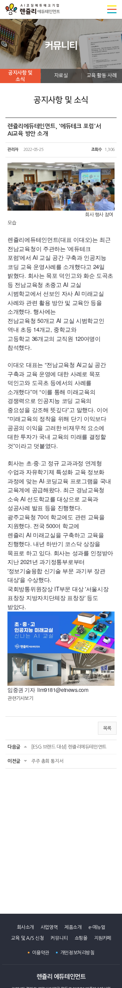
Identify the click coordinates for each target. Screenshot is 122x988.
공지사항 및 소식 (20, 76)
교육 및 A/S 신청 (27, 938)
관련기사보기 (20, 698)
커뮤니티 (58, 938)
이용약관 (40, 952)
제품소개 (72, 927)
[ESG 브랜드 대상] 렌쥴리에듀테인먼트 (68, 746)
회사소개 (25, 927)
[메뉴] (112, 9)
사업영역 (49, 927)
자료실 (61, 75)
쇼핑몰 (81, 938)
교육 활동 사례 (102, 75)
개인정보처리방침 (77, 952)
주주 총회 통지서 (47, 761)
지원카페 (102, 938)
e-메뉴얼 (96, 927)
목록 (107, 728)
